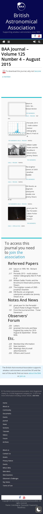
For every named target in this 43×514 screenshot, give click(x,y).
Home (5, 403)
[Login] (34, 41)
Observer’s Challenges (10, 478)
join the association (15, 255)
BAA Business (8, 475)
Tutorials (6, 431)
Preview (32, 116)
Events (5, 417)
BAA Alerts (6, 471)
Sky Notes (6, 482)
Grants (5, 457)
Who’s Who (7, 468)
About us (6, 406)
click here (35, 395)
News (5, 424)
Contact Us (7, 454)
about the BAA (35, 373)
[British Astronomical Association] (3, 41)
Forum (5, 438)
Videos (5, 435)
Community (7, 410)
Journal (5, 421)
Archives (6, 442)
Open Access (16, 226)
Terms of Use (8, 486)
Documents (7, 413)
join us (22, 376)
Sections (6, 428)
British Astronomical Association (21, 21)
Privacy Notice (8, 461)
